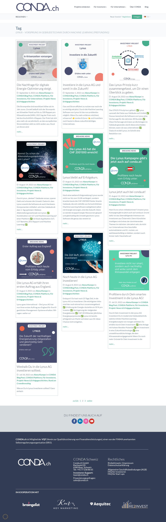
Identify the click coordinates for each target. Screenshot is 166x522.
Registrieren (126, 17)
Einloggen (137, 17)
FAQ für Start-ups (116, 474)
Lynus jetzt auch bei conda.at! (127, 192)
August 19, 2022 (26, 184)
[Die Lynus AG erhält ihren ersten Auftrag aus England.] (37, 259)
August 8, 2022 (71, 285)
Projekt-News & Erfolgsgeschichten (124, 308)
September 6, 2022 (27, 93)
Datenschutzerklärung (118, 465)
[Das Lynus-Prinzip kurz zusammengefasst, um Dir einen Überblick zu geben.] (129, 61)
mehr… (20, 131)
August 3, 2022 (25, 291)
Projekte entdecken (82, 7)
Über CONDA (135, 7)
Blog (146, 7)
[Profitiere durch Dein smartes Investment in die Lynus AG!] (129, 270)
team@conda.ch (80, 475)
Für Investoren (141, 305)
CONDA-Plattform (41, 96)
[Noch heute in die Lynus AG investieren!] (83, 253)
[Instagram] (86, 421)
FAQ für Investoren (117, 471)
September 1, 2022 (73, 93)
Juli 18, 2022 (24, 374)
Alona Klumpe (45, 93)
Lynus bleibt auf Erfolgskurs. (80, 177)
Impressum (128, 463)
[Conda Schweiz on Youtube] (91, 421)
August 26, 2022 (118, 96)
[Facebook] (74, 421)
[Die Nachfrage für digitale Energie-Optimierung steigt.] (37, 61)
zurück (75, 401)
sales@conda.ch (80, 480)
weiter (89, 401)
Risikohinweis (115, 463)
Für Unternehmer (35, 98)
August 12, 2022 (118, 196)
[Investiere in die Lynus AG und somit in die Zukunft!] (83, 61)
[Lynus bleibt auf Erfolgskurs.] (83, 153)
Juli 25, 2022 (117, 302)
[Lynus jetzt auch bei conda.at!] (129, 168)
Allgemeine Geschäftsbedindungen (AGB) (127, 469)
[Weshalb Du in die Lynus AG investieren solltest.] (37, 343)
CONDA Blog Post (24, 96)
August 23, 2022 (72, 181)
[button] (5, 516)
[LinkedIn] (80, 421)
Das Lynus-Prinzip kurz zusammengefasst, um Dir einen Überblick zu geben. (128, 88)
